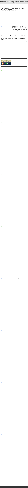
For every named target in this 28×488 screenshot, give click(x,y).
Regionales (13, 10)
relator (7, 10)
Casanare (10, 10)
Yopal (15, 10)
